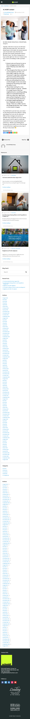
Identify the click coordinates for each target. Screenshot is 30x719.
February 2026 (6, 308)
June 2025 (5, 321)
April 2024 (5, 345)
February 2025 (6, 328)
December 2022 (6, 372)
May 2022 (5, 383)
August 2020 (5, 419)
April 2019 (5, 446)
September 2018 (6, 457)
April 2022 (5, 385)
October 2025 (6, 314)
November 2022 (6, 373)
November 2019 (6, 434)
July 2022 (5, 380)
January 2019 (5, 451)
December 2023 (6, 351)
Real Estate (6, 5)
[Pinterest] (9, 132)
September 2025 (6, 316)
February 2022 (6, 388)
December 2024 (6, 331)
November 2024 (6, 333)
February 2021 (5, 409)
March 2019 (5, 447)
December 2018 (6, 452)
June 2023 (5, 361)
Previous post (7, 139)
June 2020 (5, 422)
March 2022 (5, 387)
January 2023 (5, 370)
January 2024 (5, 350)
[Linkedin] (7, 132)
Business (4, 468)
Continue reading (6, 187)
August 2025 (5, 318)
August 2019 (5, 439)
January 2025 (5, 329)
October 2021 (5, 395)
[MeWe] (11, 132)
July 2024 (5, 340)
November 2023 (6, 353)
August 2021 (5, 398)
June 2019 (5, 442)
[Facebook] (4, 132)
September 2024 (6, 336)
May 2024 (5, 343)
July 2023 (5, 360)
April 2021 (5, 405)
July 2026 (5, 299)
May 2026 (5, 303)
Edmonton (13, 248)
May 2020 (5, 424)
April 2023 (5, 365)
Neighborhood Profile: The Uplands (10, 288)
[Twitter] (5, 132)
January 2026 (5, 309)
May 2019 (5, 444)
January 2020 (5, 430)
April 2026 (5, 304)
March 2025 (5, 326)
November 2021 (6, 393)
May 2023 (5, 363)
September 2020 (6, 417)
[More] (16, 132)
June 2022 (5, 382)
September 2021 (6, 397)
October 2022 (5, 375)
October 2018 (5, 456)
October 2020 (6, 415)
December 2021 (6, 392)
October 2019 (5, 436)
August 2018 (5, 459)
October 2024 (6, 335)
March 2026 (5, 306)
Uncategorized (6, 475)
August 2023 (5, 358)
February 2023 (6, 368)
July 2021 (4, 400)
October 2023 (5, 355)
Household (5, 471)
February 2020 (6, 429)
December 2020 (6, 412)
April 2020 (5, 425)
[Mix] (13, 132)
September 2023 (6, 356)
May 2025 (5, 323)
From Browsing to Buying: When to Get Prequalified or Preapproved (13, 283)
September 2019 (6, 437)
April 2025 (5, 324)
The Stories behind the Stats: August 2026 (11, 281)
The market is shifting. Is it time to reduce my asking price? (14, 287)
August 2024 (5, 338)
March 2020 (5, 427)
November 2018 (6, 454)
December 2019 (6, 432)
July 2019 (4, 441)
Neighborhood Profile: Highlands (9, 285)
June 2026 (5, 301)
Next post (24, 139)
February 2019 (5, 449)
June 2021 (5, 402)
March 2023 (5, 366)
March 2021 (5, 407)
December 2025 (6, 311)
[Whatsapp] (15, 132)
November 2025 (6, 313)
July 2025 (5, 319)
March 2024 (5, 346)
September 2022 (6, 377)
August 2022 (5, 378)
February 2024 (6, 348)
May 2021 (5, 404)
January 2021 (5, 410)
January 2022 (5, 390)
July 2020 (5, 420)
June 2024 (5, 341)
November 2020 (6, 414)
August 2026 (5, 297)
